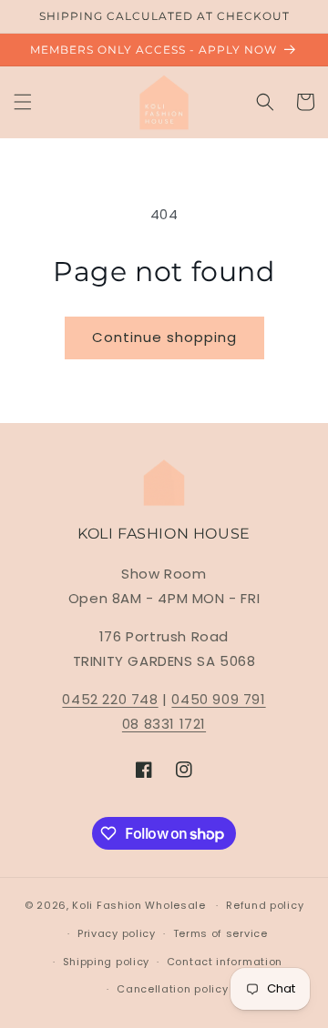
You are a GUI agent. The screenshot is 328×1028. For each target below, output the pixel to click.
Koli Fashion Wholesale (138, 905)
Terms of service (220, 933)
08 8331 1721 (164, 723)
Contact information (224, 961)
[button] (23, 102)
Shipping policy (106, 961)
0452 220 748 (110, 699)
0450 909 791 (218, 699)
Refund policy (264, 905)
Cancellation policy (172, 989)
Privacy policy (116, 933)
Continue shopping (164, 337)
